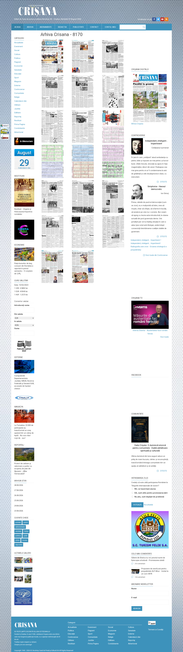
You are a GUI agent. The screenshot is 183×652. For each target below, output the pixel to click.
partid (26, 522)
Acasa (17, 27)
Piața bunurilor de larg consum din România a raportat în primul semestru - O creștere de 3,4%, (23, 268)
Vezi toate (164, 337)
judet (25, 536)
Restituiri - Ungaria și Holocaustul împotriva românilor (23, 211)
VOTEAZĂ (137, 505)
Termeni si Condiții (155, 629)
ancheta (18, 531)
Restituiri (17, 120)
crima (17, 540)
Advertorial (18, 132)
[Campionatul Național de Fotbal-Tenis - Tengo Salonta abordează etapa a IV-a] (18, 560)
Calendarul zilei (20, 101)
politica (18, 536)
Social (16, 50)
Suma (16, 328)
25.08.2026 (18, 500)
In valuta (18, 321)
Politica (17, 58)
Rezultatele (148, 505)
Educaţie (17, 74)
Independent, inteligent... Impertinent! (145, 243)
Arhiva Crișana (137, 124)
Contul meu (110, 27)
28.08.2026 (18, 485)
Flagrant (17, 62)
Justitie (17, 109)
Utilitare (17, 105)
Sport (16, 78)
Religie (17, 97)
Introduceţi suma (21, 305)
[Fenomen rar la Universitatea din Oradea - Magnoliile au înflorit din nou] (28, 578)
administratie (20, 527)
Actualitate (18, 42)
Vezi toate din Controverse (157, 255)
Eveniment (18, 46)
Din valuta (18, 314)
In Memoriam (26, 141)
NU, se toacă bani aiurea (145, 489)
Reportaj (17, 116)
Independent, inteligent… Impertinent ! (146, 240)
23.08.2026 (18, 511)
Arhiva (30, 27)
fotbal (26, 531)
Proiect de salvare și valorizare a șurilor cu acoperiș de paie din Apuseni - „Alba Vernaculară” (23, 468)
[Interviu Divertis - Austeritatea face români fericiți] (150, 315)
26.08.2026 (18, 495)
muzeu (24, 540)
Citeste (163, 182)
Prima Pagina (19, 124)
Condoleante (19, 128)
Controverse (19, 89)
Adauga (136, 608)
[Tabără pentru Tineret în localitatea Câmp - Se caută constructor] (18, 569)
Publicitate (78, 27)
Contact (94, 27)
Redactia (62, 27)
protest (18, 522)
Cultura (17, 54)
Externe (17, 85)
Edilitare (17, 113)
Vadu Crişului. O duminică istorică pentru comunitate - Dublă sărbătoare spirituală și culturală (150, 448)
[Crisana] (38, 11)
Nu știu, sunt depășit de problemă (149, 497)
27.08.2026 (18, 490)
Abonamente (46, 27)
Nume (134, 588)
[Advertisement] (150, 276)
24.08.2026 (18, 506)
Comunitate (19, 93)
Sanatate (18, 70)
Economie (18, 66)
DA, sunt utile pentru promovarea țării (150, 493)
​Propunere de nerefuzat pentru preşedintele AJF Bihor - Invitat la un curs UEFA (154, 571)
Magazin (17, 81)
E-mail (134, 597)
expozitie (18, 545)
